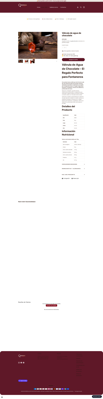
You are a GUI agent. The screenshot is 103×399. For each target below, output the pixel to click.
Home (38, 7)
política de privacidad (79, 370)
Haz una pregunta (68, 174)
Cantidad (65, 45)
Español (51, 385)
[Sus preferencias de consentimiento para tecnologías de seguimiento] (2, 397)
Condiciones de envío (80, 366)
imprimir (78, 358)
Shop (42, 7)
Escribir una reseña (51, 305)
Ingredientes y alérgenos (71, 168)
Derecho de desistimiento (79, 361)
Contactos (63, 7)
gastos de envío (74, 41)
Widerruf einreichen (79, 374)
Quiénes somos (54, 7)
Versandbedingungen (69, 164)
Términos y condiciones (79, 355)
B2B (46, 7)
